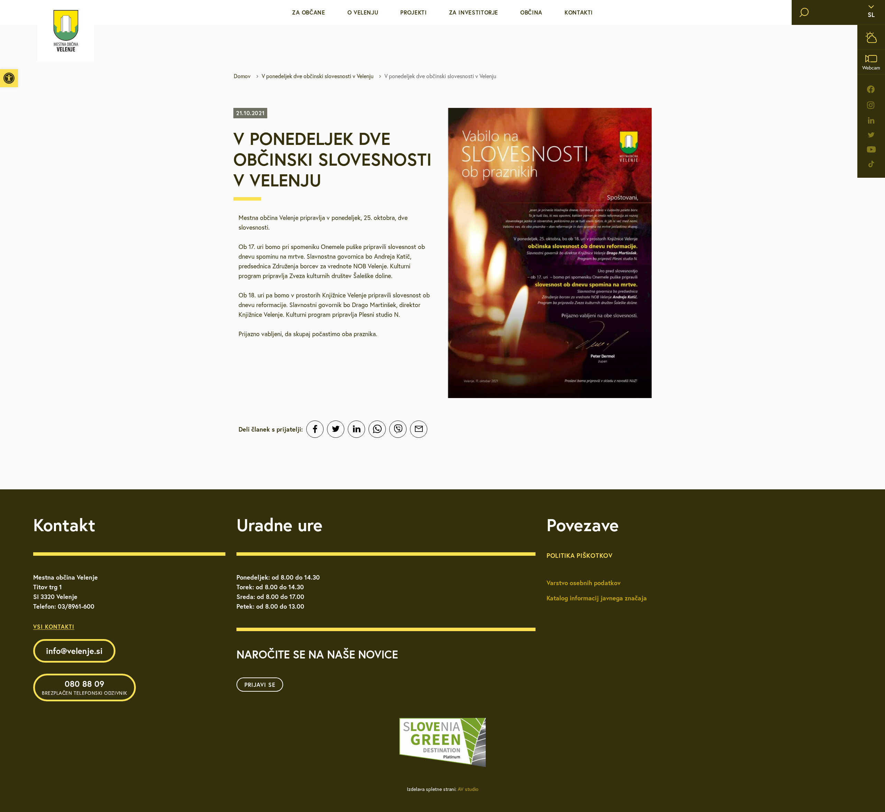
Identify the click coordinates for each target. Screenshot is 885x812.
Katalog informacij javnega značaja (597, 598)
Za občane (308, 12)
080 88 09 (84, 687)
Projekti (413, 12)
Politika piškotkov (580, 555)
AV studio (468, 789)
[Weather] (871, 37)
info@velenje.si (74, 650)
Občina (531, 12)
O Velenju (363, 12)
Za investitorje (474, 12)
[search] (804, 12)
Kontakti (579, 12)
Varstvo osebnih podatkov (584, 583)
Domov (242, 76)
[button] (9, 78)
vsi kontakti (53, 626)
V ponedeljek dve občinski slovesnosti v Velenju (317, 76)
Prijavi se (260, 684)
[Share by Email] (418, 429)
